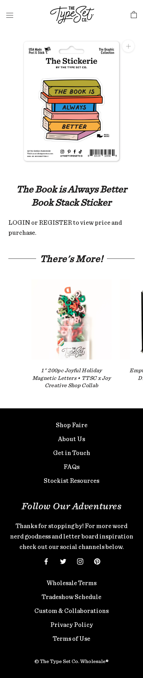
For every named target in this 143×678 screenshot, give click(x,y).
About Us (71, 438)
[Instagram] (80, 561)
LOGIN (19, 222)
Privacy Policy (71, 624)
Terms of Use (71, 638)
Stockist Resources (71, 480)
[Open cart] (134, 14)
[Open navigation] (9, 15)
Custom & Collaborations (71, 610)
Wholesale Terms (71, 583)
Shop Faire (71, 425)
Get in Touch (71, 452)
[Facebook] (46, 561)
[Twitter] (63, 561)
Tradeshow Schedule (71, 596)
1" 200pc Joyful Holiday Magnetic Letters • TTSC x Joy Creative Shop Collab (71, 378)
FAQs (71, 466)
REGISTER (55, 222)
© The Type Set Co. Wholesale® (71, 661)
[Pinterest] (97, 561)
